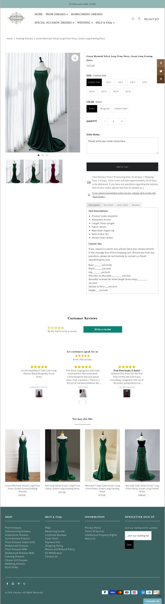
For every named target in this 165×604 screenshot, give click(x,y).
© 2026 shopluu (13, 592)
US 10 (92, 91)
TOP (159, 599)
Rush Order (11, 567)
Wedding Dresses (15, 563)
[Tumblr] (24, 584)
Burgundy (105, 108)
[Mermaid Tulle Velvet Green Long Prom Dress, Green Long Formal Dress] (142, 455)
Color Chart (51, 538)
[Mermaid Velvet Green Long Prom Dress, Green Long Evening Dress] (62, 455)
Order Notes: (93, 134)
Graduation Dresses (16, 535)
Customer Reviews (56, 535)
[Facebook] (7, 584)
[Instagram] (13, 584)
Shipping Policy (54, 545)
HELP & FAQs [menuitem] (104, 22)
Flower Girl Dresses (16, 560)
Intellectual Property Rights (101, 535)
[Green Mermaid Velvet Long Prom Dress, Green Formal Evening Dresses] (22, 455)
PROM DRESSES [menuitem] (55, 14)
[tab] (94, 205)
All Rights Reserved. (33, 592)
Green (92, 108)
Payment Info (52, 542)
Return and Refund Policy (60, 549)
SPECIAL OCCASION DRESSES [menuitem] (53, 22)
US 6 (132, 82)
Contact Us (51, 556)
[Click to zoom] (74, 57)
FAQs (48, 527)
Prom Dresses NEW (16, 549)
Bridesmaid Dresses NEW (19, 553)
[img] (82, 356)
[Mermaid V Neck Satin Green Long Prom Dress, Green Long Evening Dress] (102, 455)
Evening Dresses (24, 38)
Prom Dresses (13, 527)
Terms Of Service (94, 531)
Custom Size (94, 82)
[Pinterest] (19, 584)
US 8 (144, 82)
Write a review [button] (103, 329)
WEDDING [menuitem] (83, 22)
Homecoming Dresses (18, 531)
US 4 (120, 82)
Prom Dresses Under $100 (20, 542)
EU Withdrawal (53, 553)
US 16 (128, 91)
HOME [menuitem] (39, 14)
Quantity (92, 121)
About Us (90, 538)
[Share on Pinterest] (161, 79)
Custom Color (121, 108)
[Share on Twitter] (161, 71)
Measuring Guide (55, 531)
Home (10, 38)
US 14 (116, 91)
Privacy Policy (93, 527)
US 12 (104, 91)
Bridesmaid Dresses (16, 545)
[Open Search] (133, 18)
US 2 (108, 82)
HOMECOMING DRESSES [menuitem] (86, 14)
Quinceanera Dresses (17, 538)
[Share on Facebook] (161, 63)
